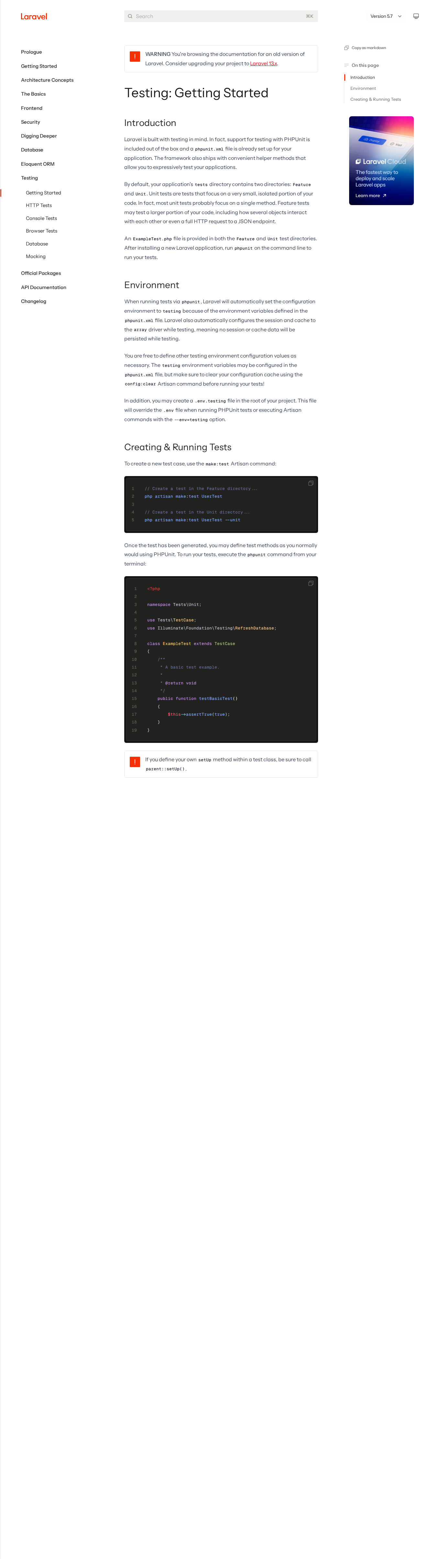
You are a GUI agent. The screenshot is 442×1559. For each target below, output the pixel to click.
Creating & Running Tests (177, 447)
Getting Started (43, 193)
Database (37, 244)
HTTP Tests (39, 205)
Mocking (36, 256)
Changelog (33, 301)
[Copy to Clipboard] (311, 483)
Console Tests (41, 218)
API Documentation (43, 287)
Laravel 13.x (263, 63)
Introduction (150, 122)
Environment (151, 284)
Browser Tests (41, 231)
